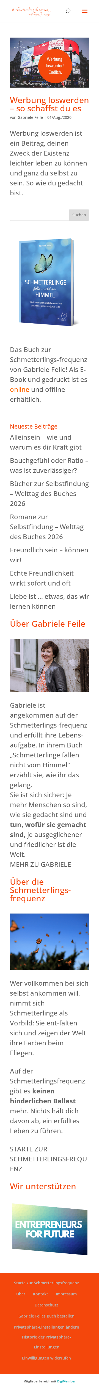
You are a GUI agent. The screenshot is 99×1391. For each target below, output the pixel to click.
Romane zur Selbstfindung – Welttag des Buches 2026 (47, 526)
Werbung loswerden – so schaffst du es (49, 104)
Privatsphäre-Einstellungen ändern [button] (46, 1327)
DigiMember (66, 1381)
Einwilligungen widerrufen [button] (46, 1358)
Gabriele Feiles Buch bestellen (46, 1316)
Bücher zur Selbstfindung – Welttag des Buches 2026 (49, 493)
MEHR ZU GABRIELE (40, 864)
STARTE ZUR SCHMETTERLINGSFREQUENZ (48, 1158)
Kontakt (40, 1293)
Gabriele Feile (30, 117)
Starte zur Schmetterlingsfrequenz (46, 1282)
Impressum (66, 1293)
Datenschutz (46, 1305)
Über (20, 1293)
